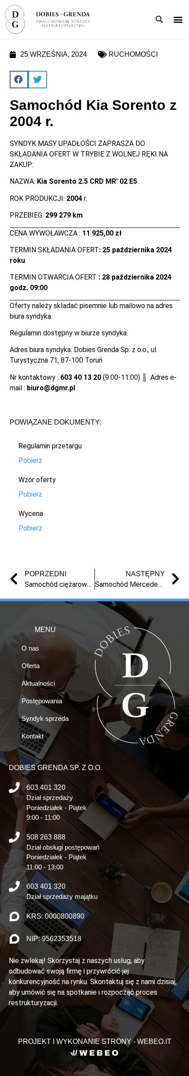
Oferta (31, 665)
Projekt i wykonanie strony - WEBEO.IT (94, 1041)
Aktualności (38, 683)
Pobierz (30, 460)
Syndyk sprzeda (45, 718)
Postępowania (42, 701)
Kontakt (33, 736)
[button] (178, 19)
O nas (30, 648)
